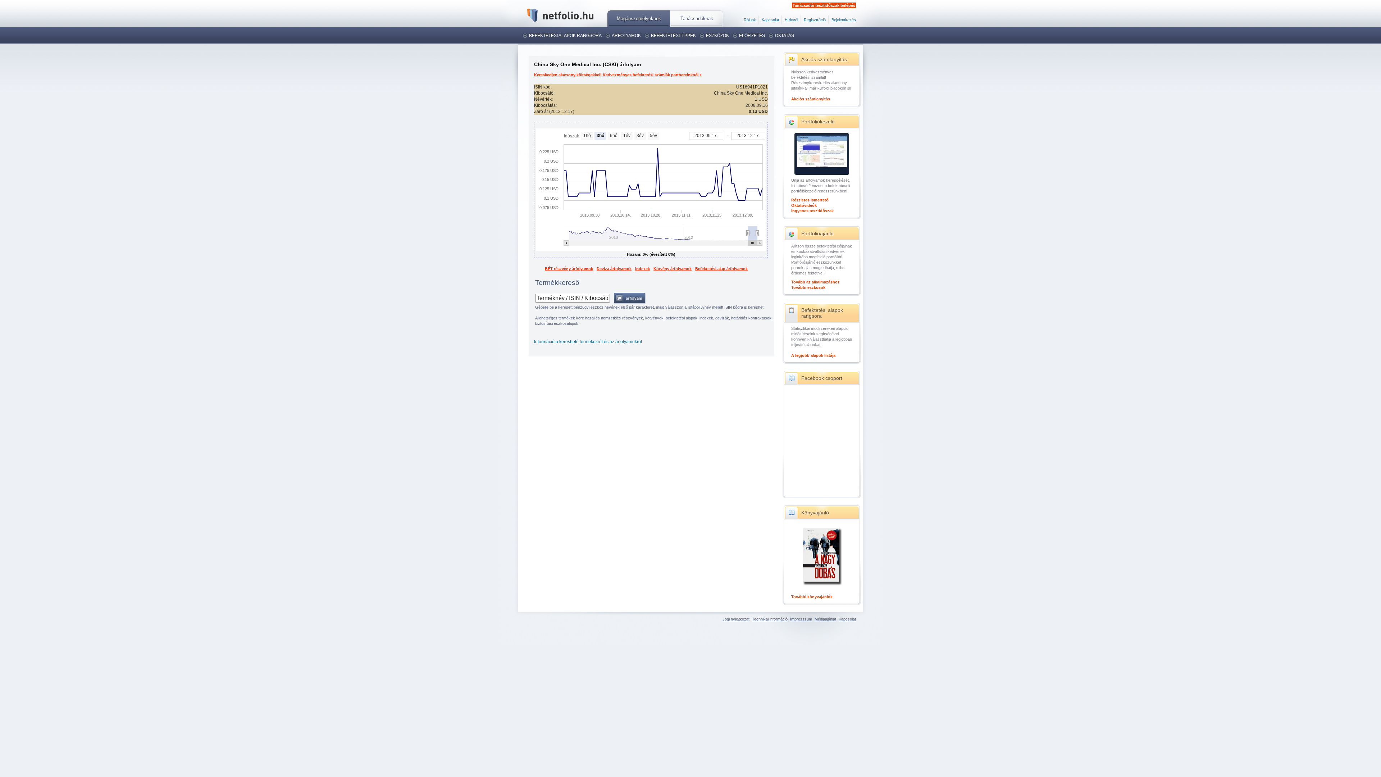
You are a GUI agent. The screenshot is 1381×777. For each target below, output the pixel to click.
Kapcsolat (770, 20)
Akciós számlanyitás (824, 59)
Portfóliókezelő (818, 121)
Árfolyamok (626, 35)
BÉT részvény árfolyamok (569, 269)
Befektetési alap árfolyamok (721, 269)
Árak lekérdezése (630, 298)
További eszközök (808, 287)
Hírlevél (791, 20)
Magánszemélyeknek (639, 18)
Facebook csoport (821, 378)
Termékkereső (557, 282)
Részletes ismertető (810, 200)
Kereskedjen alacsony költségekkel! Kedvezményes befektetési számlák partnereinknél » (618, 75)
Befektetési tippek (673, 35)
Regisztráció (815, 20)
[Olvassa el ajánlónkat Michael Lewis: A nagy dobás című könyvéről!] (821, 586)
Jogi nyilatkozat (736, 619)
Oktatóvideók (804, 205)
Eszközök (717, 35)
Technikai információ (770, 619)
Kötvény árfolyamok (672, 269)
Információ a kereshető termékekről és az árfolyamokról (588, 341)
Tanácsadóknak (696, 18)
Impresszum (801, 619)
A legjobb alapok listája (813, 355)
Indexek (642, 269)
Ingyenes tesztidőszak (812, 211)
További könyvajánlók (812, 597)
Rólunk (750, 20)
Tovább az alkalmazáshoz (815, 282)
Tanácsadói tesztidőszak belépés (824, 5)
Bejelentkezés (843, 20)
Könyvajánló (815, 512)
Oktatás (784, 35)
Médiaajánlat (825, 619)
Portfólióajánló (817, 233)
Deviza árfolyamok (614, 269)
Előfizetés (752, 35)
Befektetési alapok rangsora (565, 35)
